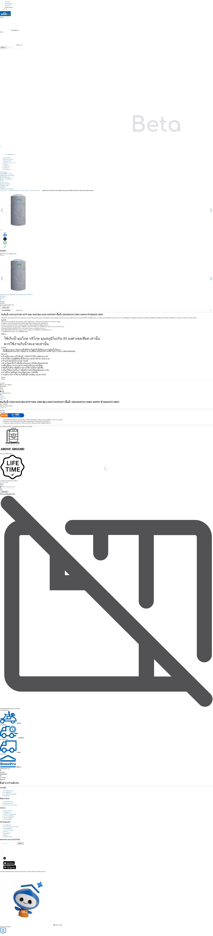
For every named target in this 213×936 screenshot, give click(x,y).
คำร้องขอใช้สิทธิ (7, 819)
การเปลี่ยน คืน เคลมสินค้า (10, 794)
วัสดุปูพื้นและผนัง (4, 185)
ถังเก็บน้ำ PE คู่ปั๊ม (24, 190)
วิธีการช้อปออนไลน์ (8, 790)
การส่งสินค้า (6, 812)
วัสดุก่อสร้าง (3, 187)
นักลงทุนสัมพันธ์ (7, 828)
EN (6, 9)
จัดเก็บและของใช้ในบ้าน (6, 179)
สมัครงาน (5, 831)
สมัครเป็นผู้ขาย (8, 3)
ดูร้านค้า (2, 396)
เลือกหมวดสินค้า (9, 154)
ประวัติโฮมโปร (7, 825)
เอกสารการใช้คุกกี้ (8, 817)
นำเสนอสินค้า (6, 833)
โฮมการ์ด (7, 2)
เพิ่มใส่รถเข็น (5, 307)
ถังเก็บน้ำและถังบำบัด (13, 190)
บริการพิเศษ (6, 169)
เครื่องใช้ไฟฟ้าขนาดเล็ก (6, 174)
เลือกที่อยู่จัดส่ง (14, 30)
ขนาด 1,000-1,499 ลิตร (35, 190)
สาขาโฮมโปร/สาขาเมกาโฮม (11, 826)
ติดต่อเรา (5, 835)
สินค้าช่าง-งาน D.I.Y (8, 162)
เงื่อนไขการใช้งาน (8, 811)
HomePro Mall (7, 161)
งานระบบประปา (4, 182)
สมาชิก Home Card (8, 801)
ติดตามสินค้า (6, 795)
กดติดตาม (9, 384)
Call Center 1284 (7, 836)
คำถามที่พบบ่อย (7, 792)
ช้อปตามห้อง (6, 157)
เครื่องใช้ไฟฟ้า (3, 172)
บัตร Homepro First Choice (10, 805)
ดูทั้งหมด (2, 255)
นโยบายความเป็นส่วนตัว (9, 814)
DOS (1, 399)
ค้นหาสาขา (7, 5)
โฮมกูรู (5, 164)
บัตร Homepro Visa (8, 803)
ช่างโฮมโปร (6, 166)
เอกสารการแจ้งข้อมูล (8, 815)
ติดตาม (20, 843)
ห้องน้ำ (1, 180)
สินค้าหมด (4, 491)
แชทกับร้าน (3, 398)
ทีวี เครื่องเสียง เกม (4, 177)
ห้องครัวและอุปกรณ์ (5, 184)
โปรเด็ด (5, 167)
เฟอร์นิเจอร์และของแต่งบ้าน (7, 175)
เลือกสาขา (19, 45)
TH (4, 9)
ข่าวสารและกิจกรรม (8, 830)
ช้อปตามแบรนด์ (7, 159)
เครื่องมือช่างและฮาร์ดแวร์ (7, 189)
